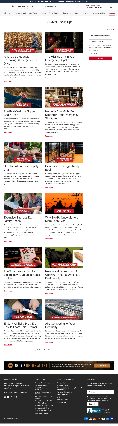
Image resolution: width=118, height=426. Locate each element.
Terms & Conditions (64, 392)
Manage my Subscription (44, 405)
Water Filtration (54, 13)
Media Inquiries (62, 399)
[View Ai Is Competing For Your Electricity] (64, 309)
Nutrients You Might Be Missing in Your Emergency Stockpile (61, 115)
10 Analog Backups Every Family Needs (19, 219)
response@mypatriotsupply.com (16, 392)
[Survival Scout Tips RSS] (113, 29)
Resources (112, 13)
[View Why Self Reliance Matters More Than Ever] (64, 203)
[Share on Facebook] (111, 29)
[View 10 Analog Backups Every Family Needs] (23, 203)
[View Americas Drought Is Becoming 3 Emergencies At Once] (23, 42)
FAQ (58, 397)
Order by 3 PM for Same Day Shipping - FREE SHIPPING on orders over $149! (59, 1)
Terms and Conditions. (102, 400)
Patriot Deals (7, 13)
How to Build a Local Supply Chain (21, 167)
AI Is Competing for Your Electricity (60, 325)
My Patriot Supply (14, 418)
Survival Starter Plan (98, 13)
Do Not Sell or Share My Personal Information (69, 388)
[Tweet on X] (109, 29)
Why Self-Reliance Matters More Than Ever (61, 219)
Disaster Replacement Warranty (43, 393)
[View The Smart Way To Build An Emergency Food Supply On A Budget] (23, 257)
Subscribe (92, 404)
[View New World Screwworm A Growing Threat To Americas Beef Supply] (64, 257)
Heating (43, 13)
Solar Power (33, 13)
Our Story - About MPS (43, 385)
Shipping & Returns (64, 394)
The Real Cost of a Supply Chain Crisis (20, 113)
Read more (8, 81)
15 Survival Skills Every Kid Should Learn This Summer (20, 325)
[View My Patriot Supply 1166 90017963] (99, 413)
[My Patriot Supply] (22, 7)
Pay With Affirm (40, 403)
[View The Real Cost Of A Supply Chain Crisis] (23, 97)
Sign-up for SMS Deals (43, 410)
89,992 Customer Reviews (41, 388)
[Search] (76, 6)
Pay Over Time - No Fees (44, 400)
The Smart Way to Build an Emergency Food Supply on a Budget (22, 275)
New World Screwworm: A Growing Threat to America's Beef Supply (62, 275)
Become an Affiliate (42, 408)
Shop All (85, 13)
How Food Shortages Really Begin (62, 167)
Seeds (77, 13)
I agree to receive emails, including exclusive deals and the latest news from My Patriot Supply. (99, 398)
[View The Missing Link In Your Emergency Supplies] (64, 42)
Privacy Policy (93, 53)
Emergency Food (20, 13)
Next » (50, 350)
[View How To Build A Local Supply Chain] (23, 152)
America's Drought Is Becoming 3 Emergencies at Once (21, 60)
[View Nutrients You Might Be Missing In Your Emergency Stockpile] (64, 97)
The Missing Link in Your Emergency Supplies (60, 58)
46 (44, 350)
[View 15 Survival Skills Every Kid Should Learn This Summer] (23, 309)
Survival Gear (67, 13)
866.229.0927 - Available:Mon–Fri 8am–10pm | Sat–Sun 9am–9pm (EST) (17, 385)
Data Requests (62, 385)
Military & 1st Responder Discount (43, 397)
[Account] (111, 7)
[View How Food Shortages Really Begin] (64, 152)
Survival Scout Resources (44, 383)
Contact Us (61, 402)
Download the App (41, 413)
